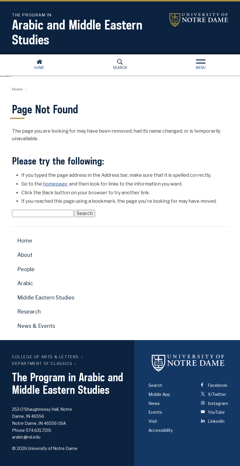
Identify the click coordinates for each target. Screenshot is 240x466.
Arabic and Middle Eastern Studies (77, 30)
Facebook (217, 385)
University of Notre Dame (198, 20)
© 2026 (19, 448)
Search (120, 67)
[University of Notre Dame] (188, 363)
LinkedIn (215, 421)
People (26, 269)
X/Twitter (216, 394)
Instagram (217, 403)
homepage (55, 184)
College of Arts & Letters (45, 357)
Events (155, 412)
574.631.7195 (38, 430)
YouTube (216, 412)
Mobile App (159, 394)
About (24, 255)
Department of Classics (42, 363)
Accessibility (160, 430)
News (154, 403)
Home (39, 67)
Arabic (25, 283)
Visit (152, 421)
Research (29, 312)
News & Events (36, 326)
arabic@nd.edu (26, 436)
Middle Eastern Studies (45, 298)
